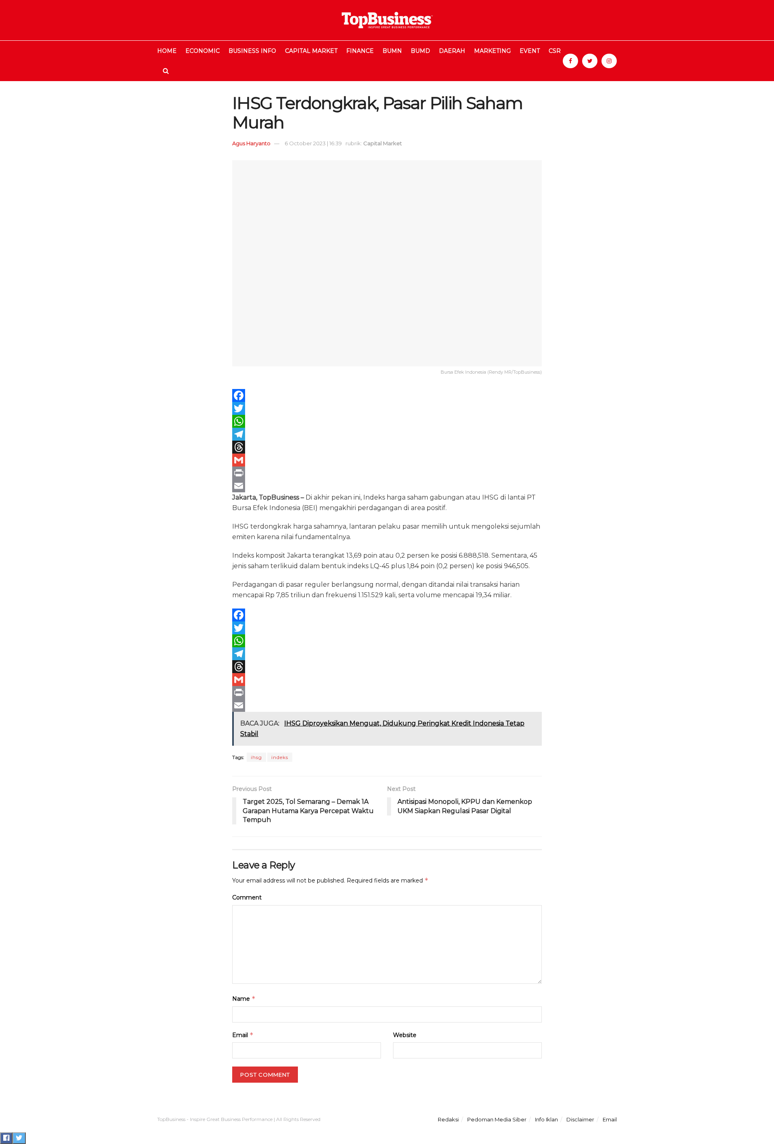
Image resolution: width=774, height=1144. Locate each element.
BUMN (392, 50)
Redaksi (448, 1119)
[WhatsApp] (387, 421)
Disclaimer (580, 1119)
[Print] (387, 472)
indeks (279, 757)
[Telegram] (387, 434)
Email (243, 1035)
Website (404, 1035)
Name (244, 998)
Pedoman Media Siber (496, 1119)
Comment (247, 897)
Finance (360, 50)
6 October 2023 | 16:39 (313, 143)
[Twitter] (387, 408)
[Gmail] (387, 460)
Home (167, 50)
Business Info (252, 50)
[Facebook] (387, 395)
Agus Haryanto (251, 143)
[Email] (387, 485)
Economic (202, 50)
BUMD (420, 50)
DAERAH (452, 50)
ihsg (256, 757)
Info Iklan (546, 1119)
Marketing (492, 50)
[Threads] (387, 447)
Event (530, 50)
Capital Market (311, 50)
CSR (555, 50)
